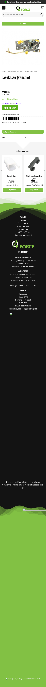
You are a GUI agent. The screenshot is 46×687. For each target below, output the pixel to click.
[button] (3, 8)
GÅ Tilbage (23, 23)
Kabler (36, 71)
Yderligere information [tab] (9, 132)
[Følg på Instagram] (7, 510)
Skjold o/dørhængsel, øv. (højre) (34, 177)
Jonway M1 (28, 71)
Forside (4, 71)
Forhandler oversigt (23, 300)
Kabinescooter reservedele (15, 71)
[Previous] (1, 175)
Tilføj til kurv (10, 108)
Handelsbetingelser (23, 306)
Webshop (23, 294)
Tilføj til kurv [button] (12, 190)
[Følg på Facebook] (2, 510)
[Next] (44, 175)
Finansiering (23, 297)
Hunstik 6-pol (11, 176)
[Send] (41, 14)
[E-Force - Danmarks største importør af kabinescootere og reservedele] (23, 8)
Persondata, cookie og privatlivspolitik (23, 309)
